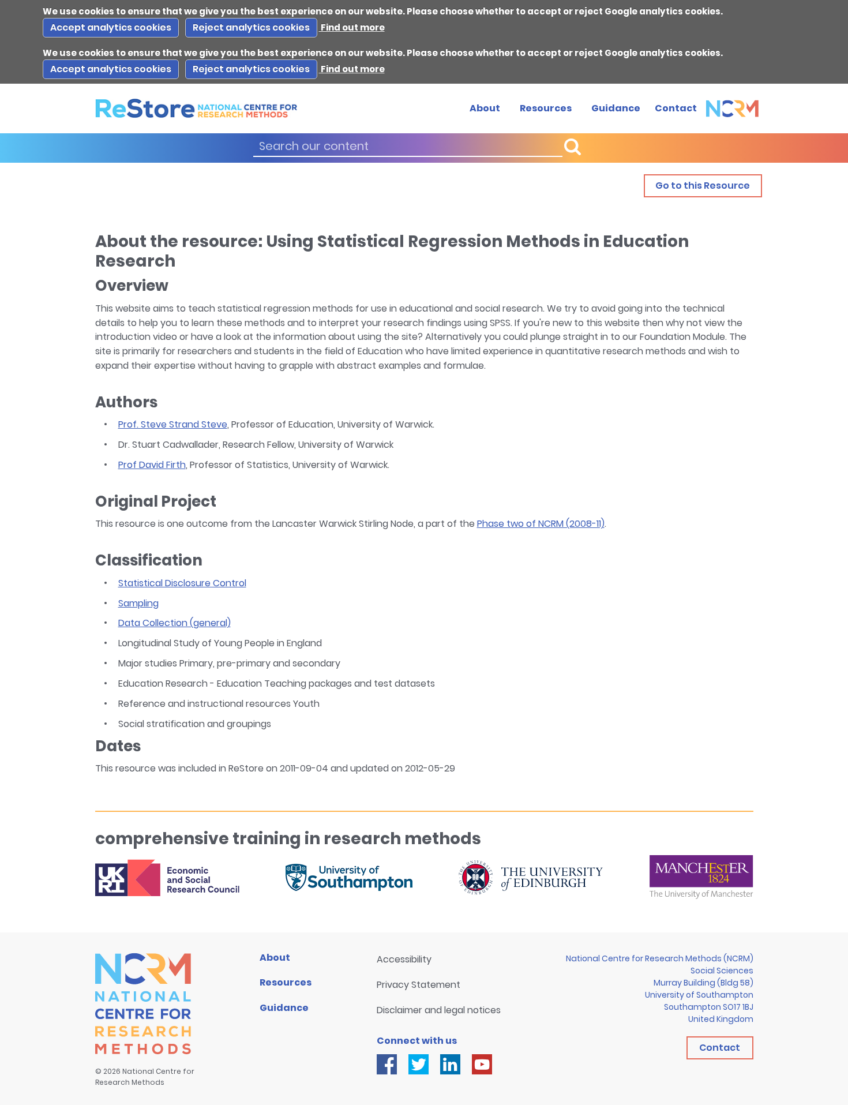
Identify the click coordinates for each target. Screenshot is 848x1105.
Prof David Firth (152, 464)
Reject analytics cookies (251, 27)
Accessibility (404, 959)
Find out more (352, 27)
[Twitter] (418, 1064)
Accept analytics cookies (110, 27)
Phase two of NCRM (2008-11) (541, 523)
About (485, 108)
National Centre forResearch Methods (144, 1076)
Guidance (615, 108)
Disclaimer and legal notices (439, 1010)
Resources (546, 108)
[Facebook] (387, 1064)
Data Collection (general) (174, 623)
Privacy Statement (418, 984)
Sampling (138, 603)
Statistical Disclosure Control (182, 583)
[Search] (572, 146)
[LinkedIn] (450, 1064)
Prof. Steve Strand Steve (172, 424)
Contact (676, 108)
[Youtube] (482, 1064)
